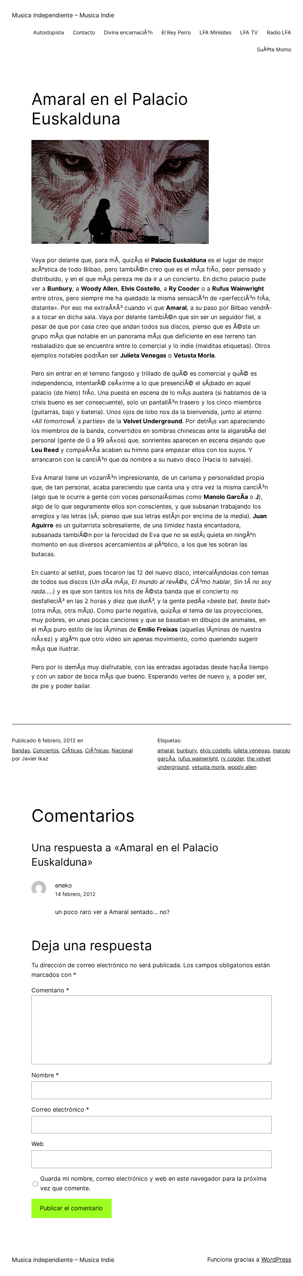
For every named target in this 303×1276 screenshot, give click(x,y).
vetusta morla (208, 767)
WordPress (276, 1259)
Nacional (122, 750)
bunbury (187, 750)
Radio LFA (279, 32)
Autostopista (48, 32)
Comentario (50, 990)
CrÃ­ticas (72, 750)
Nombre (45, 1075)
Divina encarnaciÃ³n (128, 32)
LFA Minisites (215, 32)
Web (37, 1143)
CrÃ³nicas (97, 750)
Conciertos (46, 750)
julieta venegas (252, 750)
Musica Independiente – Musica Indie (63, 15)
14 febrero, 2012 (75, 894)
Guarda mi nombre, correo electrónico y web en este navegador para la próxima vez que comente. (153, 1183)
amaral (165, 750)
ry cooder (232, 758)
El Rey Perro (176, 32)
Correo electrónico (60, 1109)
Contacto (84, 32)
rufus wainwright (198, 758)
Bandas (21, 750)
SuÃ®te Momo (274, 49)
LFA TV (249, 32)
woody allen (242, 767)
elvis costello (215, 750)
